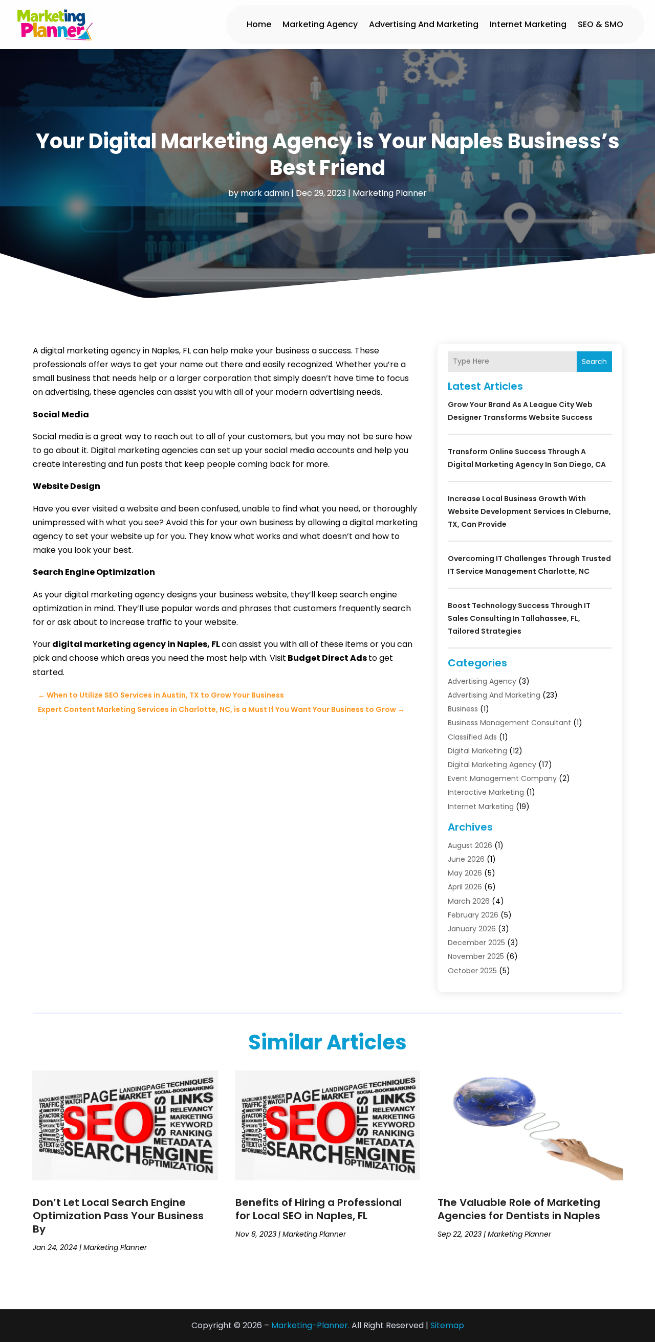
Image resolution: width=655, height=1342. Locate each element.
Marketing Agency (320, 24)
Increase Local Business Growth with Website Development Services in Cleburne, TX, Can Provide (529, 511)
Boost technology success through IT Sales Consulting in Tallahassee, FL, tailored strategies (519, 618)
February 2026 (473, 915)
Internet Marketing (528, 24)
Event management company (502, 778)
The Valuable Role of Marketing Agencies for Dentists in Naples (519, 1209)
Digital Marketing (477, 751)
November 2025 (476, 956)
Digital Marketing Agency (492, 764)
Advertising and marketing (423, 24)
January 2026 (472, 929)
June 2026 (466, 859)
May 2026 (465, 873)
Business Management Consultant (509, 723)
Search (594, 361)
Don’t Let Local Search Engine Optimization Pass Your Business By (118, 1215)
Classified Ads (472, 737)
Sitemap (447, 1325)
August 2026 (470, 845)
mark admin (265, 193)
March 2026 (469, 901)
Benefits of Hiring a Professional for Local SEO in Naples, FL (318, 1209)
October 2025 (472, 971)
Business (463, 709)
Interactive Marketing (486, 792)
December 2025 (476, 942)
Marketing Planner (390, 193)
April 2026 (465, 887)
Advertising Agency (482, 681)
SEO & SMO (600, 24)
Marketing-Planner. (310, 1325)
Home (259, 24)
